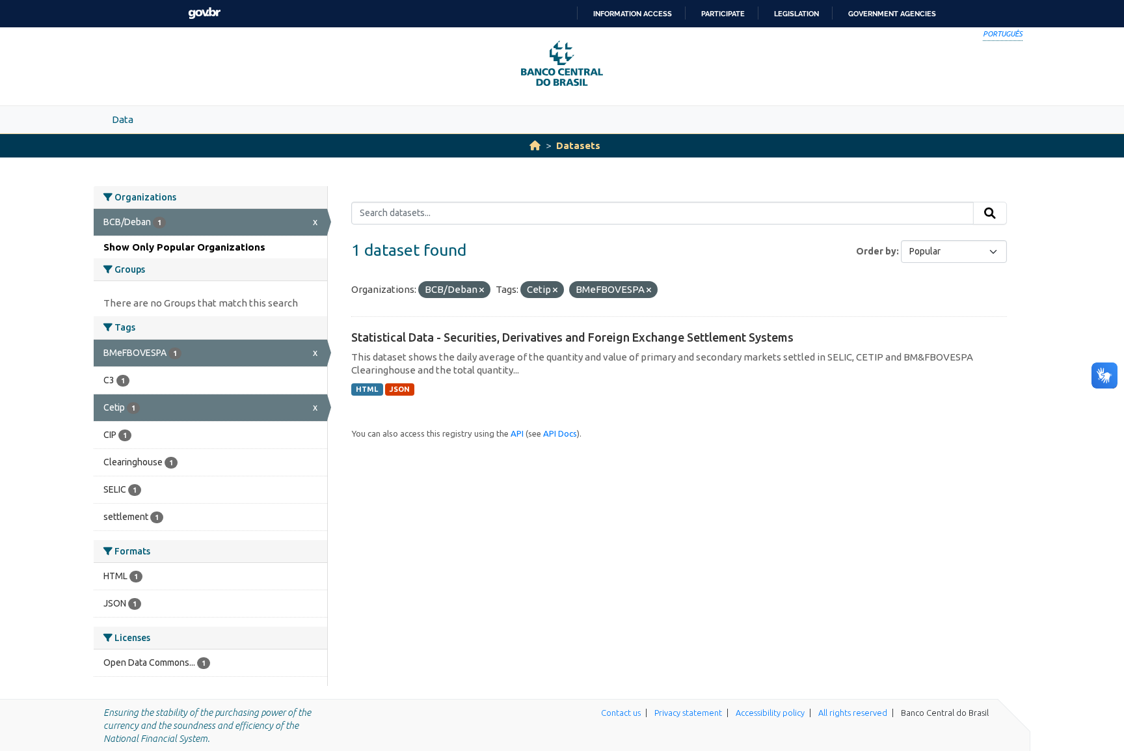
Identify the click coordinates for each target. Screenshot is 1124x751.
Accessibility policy (770, 712)
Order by (876, 251)
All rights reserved (852, 712)
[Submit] (990, 213)
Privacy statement (688, 712)
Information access (632, 13)
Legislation (796, 13)
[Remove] (481, 290)
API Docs (560, 433)
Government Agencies (892, 13)
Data (122, 119)
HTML (367, 389)
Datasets (578, 145)
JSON (400, 389)
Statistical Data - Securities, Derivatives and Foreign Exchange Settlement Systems (572, 337)
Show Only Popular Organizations (184, 247)
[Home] (535, 145)
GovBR (204, 13)
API (517, 433)
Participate (723, 13)
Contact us (621, 712)
